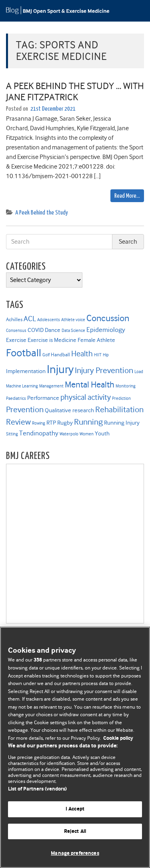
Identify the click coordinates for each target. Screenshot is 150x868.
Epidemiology (105, 330)
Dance (52, 330)
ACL (30, 318)
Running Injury (122, 422)
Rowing (38, 423)
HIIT (98, 355)
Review (18, 422)
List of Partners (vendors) (37, 789)
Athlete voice (73, 319)
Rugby (65, 422)
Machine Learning (22, 386)
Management (51, 386)
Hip (106, 355)
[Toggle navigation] (134, 11)
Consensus (16, 330)
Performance (43, 397)
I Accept (75, 809)
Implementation (26, 371)
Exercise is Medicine (52, 340)
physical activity (85, 397)
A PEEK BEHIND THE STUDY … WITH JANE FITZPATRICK (75, 91)
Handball (60, 355)
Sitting (12, 434)
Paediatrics (16, 398)
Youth (102, 433)
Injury (60, 369)
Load (138, 371)
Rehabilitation (119, 409)
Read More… (127, 196)
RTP (51, 422)
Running (88, 422)
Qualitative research (69, 410)
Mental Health (89, 384)
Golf (46, 355)
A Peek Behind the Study (41, 213)
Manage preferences (75, 853)
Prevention (25, 409)
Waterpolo (69, 434)
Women (87, 434)
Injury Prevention (104, 370)
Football (23, 353)
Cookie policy (118, 738)
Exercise (16, 340)
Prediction (121, 398)
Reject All (75, 831)
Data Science (73, 330)
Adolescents (48, 319)
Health (82, 353)
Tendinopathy (38, 433)
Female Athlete (96, 340)
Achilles (14, 319)
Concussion (107, 318)
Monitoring (126, 386)
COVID (36, 330)
